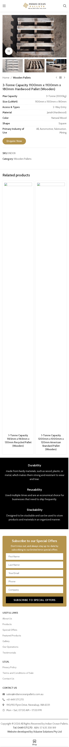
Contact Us (8, 678)
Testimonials (9, 652)
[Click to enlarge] (9, 51)
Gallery (6, 641)
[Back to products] (60, 78)
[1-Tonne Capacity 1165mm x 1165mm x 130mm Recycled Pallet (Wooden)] (18, 307)
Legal (6, 661)
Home (6, 77)
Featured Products (12, 635)
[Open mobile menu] (4, 5)
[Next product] (64, 78)
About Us (7, 618)
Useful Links (10, 612)
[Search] (64, 5)
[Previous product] (56, 78)
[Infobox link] (34, 472)
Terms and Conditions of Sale (18, 672)
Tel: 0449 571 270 (22, 727)
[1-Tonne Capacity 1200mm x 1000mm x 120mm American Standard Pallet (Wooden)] (51, 307)
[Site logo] (34, 5)
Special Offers (10, 629)
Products (7, 624)
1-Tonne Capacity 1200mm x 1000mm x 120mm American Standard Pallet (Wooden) (51, 442)
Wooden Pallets (22, 77)
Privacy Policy (9, 667)
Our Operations (10, 646)
